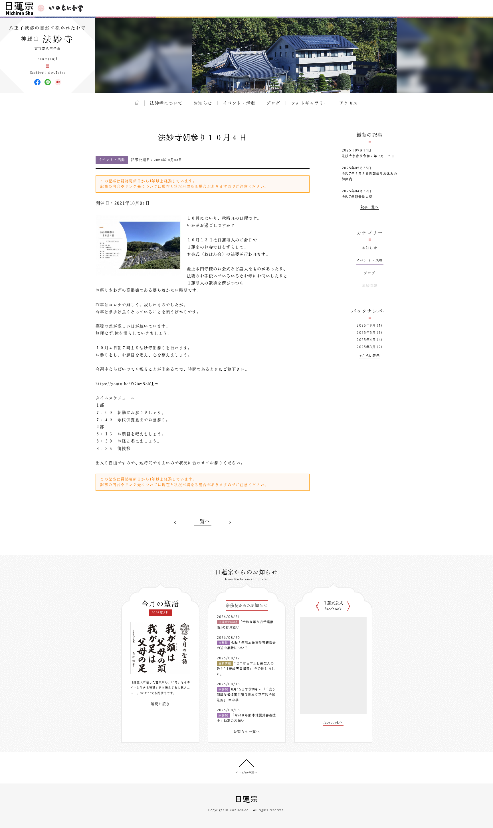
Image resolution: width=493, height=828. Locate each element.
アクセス (348, 103)
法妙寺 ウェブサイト (58, 82)
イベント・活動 (239, 103)
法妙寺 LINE (48, 82)
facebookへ (333, 722)
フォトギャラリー (310, 103)
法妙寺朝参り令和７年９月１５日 (368, 155)
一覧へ (202, 521)
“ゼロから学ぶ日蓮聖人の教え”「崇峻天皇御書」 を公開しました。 (246, 668)
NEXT (230, 522)
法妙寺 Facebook (37, 82)
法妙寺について (166, 103)
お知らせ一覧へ (246, 731)
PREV (175, 522)
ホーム (137, 102)
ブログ (273, 103)
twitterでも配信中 (153, 693)
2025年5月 (366, 332)
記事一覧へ (370, 207)
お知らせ (202, 103)
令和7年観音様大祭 (357, 196)
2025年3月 (366, 346)
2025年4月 (366, 339)
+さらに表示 (369, 355)
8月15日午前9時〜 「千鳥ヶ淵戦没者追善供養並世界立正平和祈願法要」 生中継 (246, 694)
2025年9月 (366, 325)
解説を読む (160, 704)
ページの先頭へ (247, 772)
